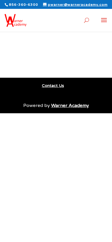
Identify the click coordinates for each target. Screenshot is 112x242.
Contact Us (53, 85)
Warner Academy (70, 105)
